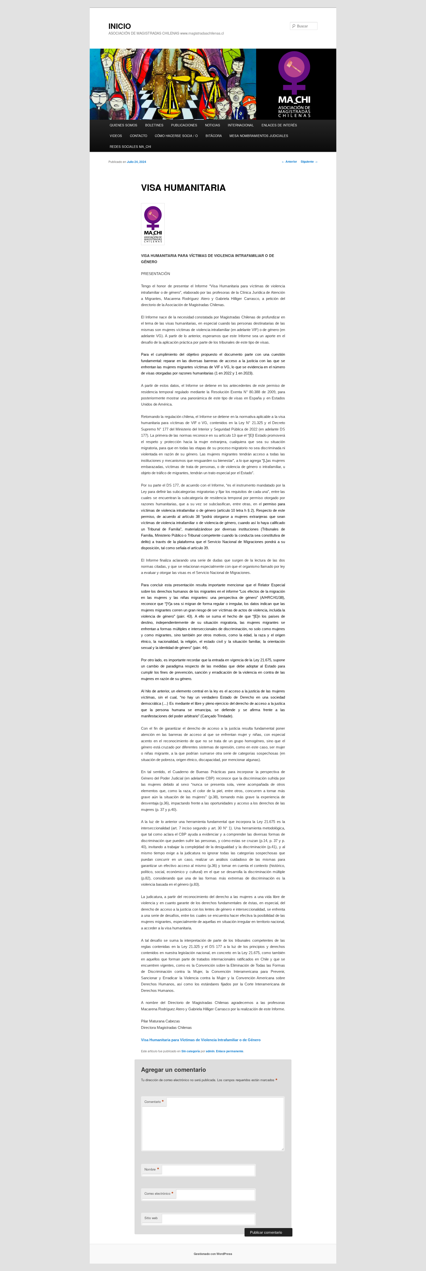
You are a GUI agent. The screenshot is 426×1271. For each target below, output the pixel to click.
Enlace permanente (229, 1051)
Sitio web (151, 1217)
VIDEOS (116, 135)
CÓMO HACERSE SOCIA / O (176, 135)
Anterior (289, 161)
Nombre (151, 1169)
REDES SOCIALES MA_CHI (130, 146)
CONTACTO (138, 135)
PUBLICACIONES (184, 125)
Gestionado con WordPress (213, 1253)
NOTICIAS (212, 125)
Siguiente (309, 161)
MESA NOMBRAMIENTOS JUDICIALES (259, 135)
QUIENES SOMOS (123, 125)
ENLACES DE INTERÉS (279, 125)
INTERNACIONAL (241, 125)
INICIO (119, 25)
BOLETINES (154, 125)
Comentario (154, 1102)
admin (210, 1051)
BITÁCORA (214, 135)
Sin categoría (190, 1051)
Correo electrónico (159, 1193)
